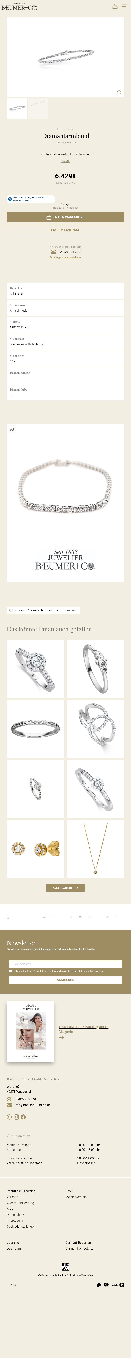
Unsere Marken (37, 610)
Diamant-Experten (78, 1242)
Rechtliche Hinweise (21, 1191)
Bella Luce (53, 610)
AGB (10, 1209)
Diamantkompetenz (79, 1248)
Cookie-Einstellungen (21, 1226)
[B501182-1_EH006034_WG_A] (17, 108)
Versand (12, 1197)
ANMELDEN (65, 980)
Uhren (69, 1191)
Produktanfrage (65, 230)
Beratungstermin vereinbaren (65, 257)
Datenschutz (15, 1215)
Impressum (15, 1220)
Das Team (14, 1248)
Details (65, 161)
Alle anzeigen (65, 887)
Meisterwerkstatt (77, 1197)
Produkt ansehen (35, 690)
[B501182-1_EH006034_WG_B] (38, 108)
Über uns (13, 1242)
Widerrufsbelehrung (20, 1203)
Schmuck (23, 610)
